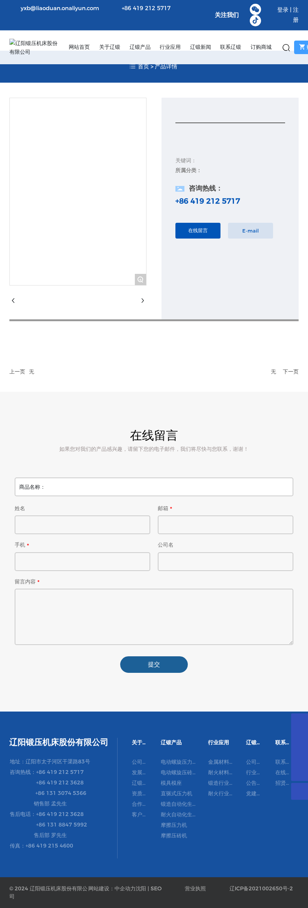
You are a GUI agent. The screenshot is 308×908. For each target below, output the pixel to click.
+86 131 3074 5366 (60, 793)
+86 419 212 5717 (146, 8)
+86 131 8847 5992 (61, 824)
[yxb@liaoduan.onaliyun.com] (299, 738)
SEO (156, 888)
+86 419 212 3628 (60, 782)
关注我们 (227, 15)
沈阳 (141, 888)
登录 (283, 9)
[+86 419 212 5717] (299, 755)
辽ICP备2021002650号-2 (261, 888)
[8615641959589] (299, 721)
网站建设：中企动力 (112, 888)
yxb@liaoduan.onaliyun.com (60, 8)
